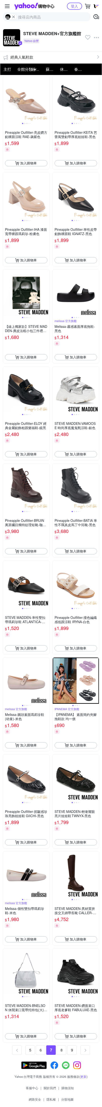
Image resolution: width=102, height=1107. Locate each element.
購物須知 (67, 1088)
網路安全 (35, 1099)
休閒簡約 (65, 69)
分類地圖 (67, 1099)
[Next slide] (46, 98)
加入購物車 (28, 163)
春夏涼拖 (80, 69)
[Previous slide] (6, 98)
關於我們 (50, 1088)
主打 (7, 69)
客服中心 (32, 1088)
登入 (74, 6)
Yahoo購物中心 (34, 6)
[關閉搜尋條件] (13, 17)
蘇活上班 (51, 69)
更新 (83, 1076)
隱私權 (51, 1099)
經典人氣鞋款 (21, 57)
